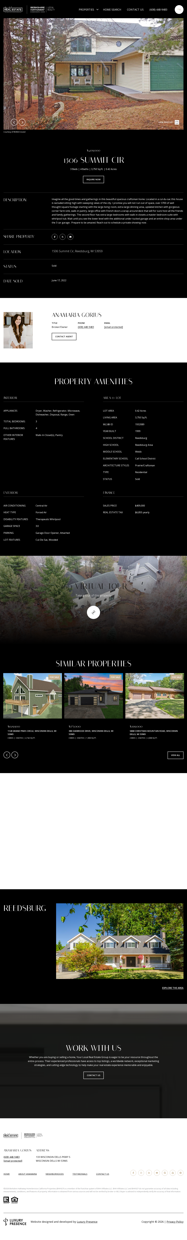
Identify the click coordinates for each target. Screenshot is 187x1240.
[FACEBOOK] (133, 1173)
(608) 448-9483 (158, 9)
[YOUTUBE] (157, 1173)
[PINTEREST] (180, 1173)
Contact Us (102, 1174)
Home (7, 1174)
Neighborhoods (55, 1174)
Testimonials (79, 1174)
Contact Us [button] (93, 1075)
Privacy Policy (175, 1221)
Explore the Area (172, 988)
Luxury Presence (87, 1221)
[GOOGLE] (165, 1173)
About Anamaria (27, 1174)
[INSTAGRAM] (141, 1173)
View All (175, 755)
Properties (86, 9)
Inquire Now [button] (93, 179)
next (22, 122)
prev (14, 122)
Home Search (112, 9)
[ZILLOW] (173, 1173)
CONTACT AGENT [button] (64, 336)
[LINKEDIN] (149, 1173)
